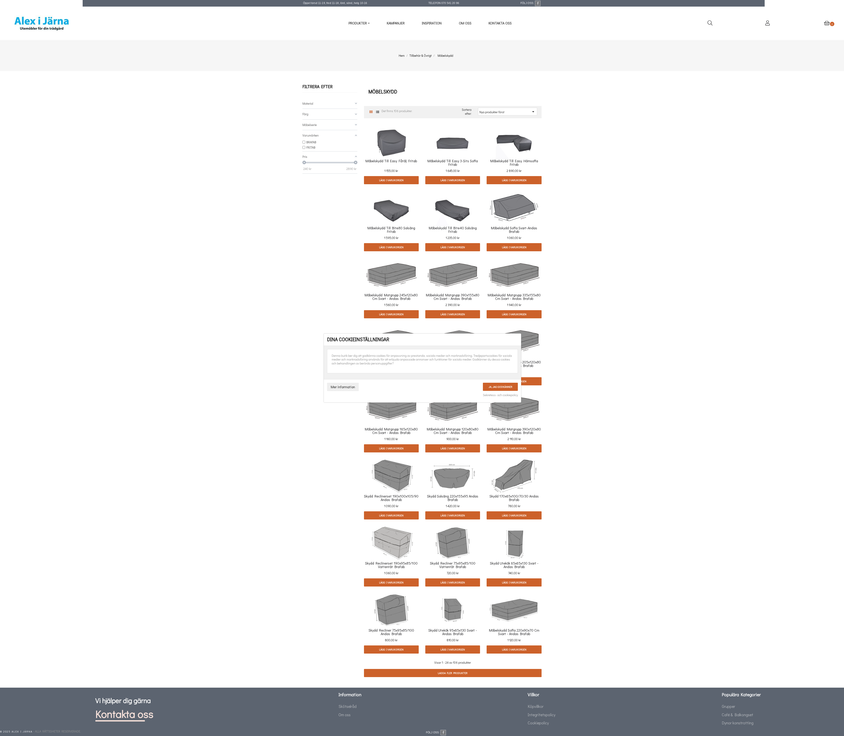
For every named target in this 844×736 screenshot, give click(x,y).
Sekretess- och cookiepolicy (500, 395)
